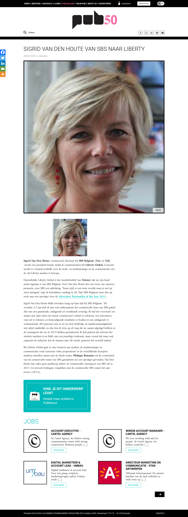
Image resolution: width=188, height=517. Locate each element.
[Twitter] (157, 33)
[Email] (3, 69)
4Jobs (57, 4)
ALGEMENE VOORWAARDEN (55, 513)
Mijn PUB (81, 4)
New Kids (36, 4)
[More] (3, 74)
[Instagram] (146, 33)
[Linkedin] (3, 63)
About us (92, 4)
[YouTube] (162, 33)
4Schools (47, 4)
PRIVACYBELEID (76, 513)
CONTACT (160, 513)
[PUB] (94, 22)
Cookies (87, 513)
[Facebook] (140, 33)
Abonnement (144, 3)
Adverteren (105, 4)
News (27, 4)
